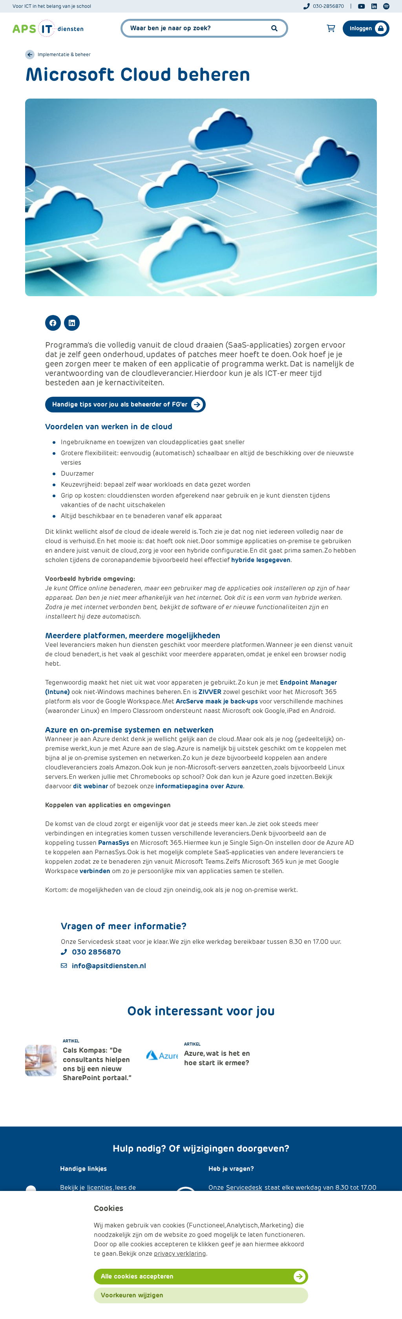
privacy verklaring (180, 1253)
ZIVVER (210, 692)
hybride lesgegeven (261, 560)
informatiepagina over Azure (199, 786)
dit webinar (90, 786)
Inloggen (361, 28)
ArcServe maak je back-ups (217, 701)
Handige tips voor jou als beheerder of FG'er (119, 404)
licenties (99, 1187)
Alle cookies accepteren (137, 1276)
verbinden (95, 871)
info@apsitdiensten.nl (109, 965)
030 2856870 (96, 951)
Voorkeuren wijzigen (132, 1295)
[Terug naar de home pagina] (48, 28)
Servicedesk (244, 1187)
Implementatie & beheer (64, 54)
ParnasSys (113, 843)
